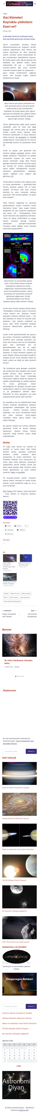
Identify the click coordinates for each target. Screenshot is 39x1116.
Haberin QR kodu (10, 517)
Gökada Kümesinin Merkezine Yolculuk (15, 818)
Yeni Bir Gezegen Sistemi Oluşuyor (14, 880)
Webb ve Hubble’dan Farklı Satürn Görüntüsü (18, 849)
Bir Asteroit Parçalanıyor (32, 614)
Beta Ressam (26, 593)
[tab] (15, 676)
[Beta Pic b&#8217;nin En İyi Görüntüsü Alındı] (25, 558)
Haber (13, 472)
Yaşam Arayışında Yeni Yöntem (9, 614)
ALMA (6, 593)
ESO (5, 597)
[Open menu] (4, 3)
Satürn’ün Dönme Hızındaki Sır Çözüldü (15, 788)
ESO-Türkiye (7, 491)
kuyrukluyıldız (24, 597)
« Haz (18, 1066)
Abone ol (31, 751)
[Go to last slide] (5, 654)
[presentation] (19, 645)
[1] (4, 145)
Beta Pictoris (15, 593)
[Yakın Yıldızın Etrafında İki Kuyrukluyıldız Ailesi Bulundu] (10, 558)
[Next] (33, 654)
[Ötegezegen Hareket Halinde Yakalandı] (10, 577)
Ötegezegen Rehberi (19, 979)
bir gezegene (21, 137)
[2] (12, 176)
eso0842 (21, 472)
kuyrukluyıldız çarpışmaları (12, 601)
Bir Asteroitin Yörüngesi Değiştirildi (14, 911)
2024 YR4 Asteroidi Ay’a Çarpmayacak (15, 942)
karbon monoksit (17, 153)
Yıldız (5, 13)
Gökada (17, 667)
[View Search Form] (35, 3)
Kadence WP (23, 1110)
